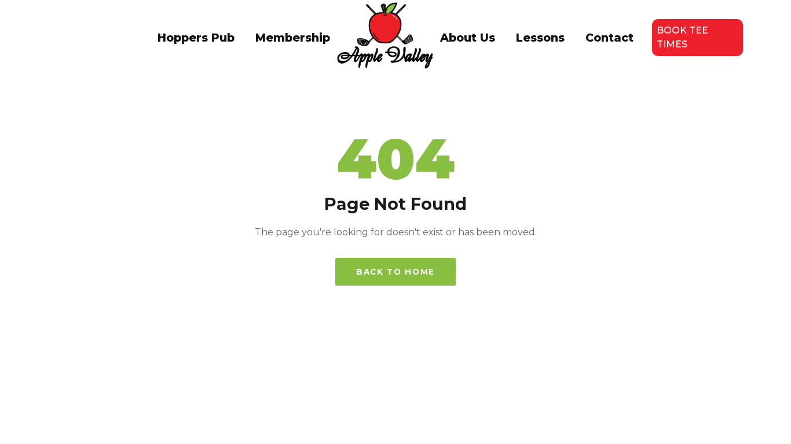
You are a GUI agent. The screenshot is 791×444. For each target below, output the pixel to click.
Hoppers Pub (196, 38)
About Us (467, 38)
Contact (609, 38)
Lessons (540, 38)
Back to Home (395, 271)
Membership (292, 38)
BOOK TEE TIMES (682, 37)
